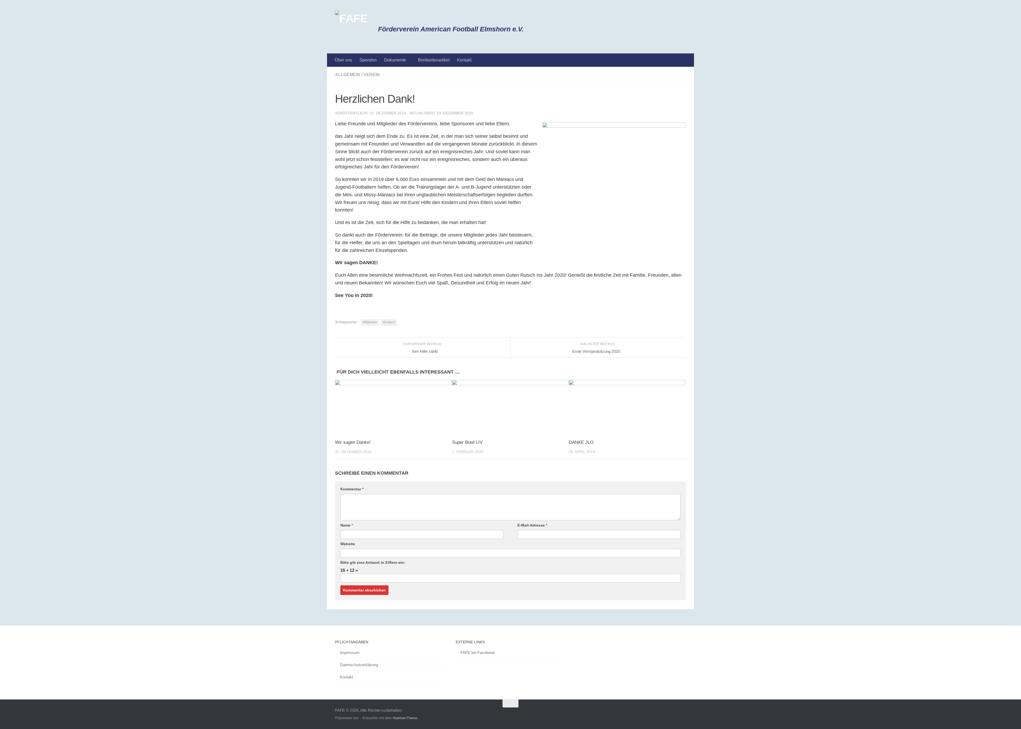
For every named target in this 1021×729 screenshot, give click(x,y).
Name (346, 525)
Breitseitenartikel (434, 60)
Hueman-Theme (405, 718)
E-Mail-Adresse (532, 525)
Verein (371, 74)
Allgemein (347, 74)
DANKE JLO (581, 442)
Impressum (350, 652)
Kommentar (351, 489)
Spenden (368, 60)
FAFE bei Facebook (478, 652)
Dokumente (395, 60)
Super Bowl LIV (467, 442)
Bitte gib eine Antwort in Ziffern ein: (372, 562)
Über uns (343, 60)
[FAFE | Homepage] (351, 27)
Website (347, 544)
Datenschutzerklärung (359, 664)
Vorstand (388, 322)
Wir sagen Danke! (353, 442)
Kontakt (464, 60)
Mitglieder (370, 322)
